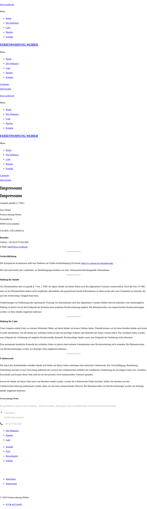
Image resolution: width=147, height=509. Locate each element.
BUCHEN (9, 470)
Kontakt (9, 37)
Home (8, 18)
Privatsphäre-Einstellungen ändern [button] (15, 490)
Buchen (9, 32)
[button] (73, 11)
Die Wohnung (12, 23)
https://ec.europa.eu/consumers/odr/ (97, 263)
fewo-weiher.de (7, 4)
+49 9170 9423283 (13, 424)
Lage (8, 27)
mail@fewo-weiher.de (17, 247)
